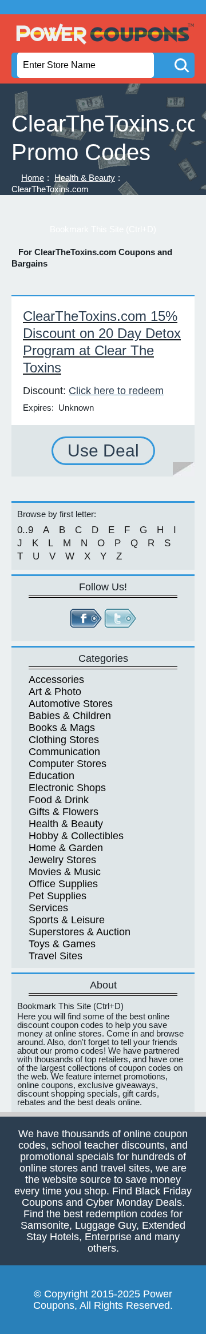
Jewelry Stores (62, 859)
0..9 (25, 530)
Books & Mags (62, 727)
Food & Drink (59, 799)
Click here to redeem (116, 390)
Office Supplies (63, 884)
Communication (64, 751)
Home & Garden (66, 847)
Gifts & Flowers (63, 811)
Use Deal (103, 450)
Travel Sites (55, 956)
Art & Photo (55, 691)
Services (48, 908)
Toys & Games (62, 944)
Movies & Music (65, 872)
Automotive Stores (71, 703)
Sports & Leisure (67, 920)
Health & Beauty (84, 177)
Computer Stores (67, 763)
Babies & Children (70, 715)
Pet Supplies (57, 896)
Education (51, 775)
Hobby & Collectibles (76, 835)
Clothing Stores (64, 739)
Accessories (56, 679)
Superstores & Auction (79, 932)
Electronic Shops (67, 787)
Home (32, 177)
